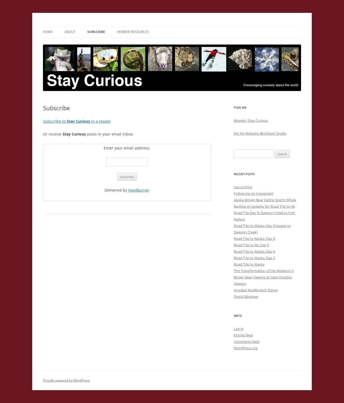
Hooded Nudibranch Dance (256, 290)
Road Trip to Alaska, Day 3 (254, 257)
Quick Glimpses (246, 296)
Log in (238, 328)
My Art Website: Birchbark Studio (260, 133)
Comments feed (246, 341)
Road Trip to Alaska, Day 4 (254, 251)
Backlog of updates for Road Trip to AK (264, 206)
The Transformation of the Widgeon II (264, 270)
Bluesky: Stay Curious (251, 120)
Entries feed (243, 335)
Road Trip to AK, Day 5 (251, 245)
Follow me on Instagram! (253, 193)
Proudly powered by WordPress (66, 380)
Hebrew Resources (133, 32)
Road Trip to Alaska (249, 264)
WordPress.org (245, 348)
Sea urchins (243, 187)
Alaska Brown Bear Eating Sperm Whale (265, 199)
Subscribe (96, 32)
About (70, 32)
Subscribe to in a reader (77, 121)
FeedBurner (138, 190)
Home (48, 32)
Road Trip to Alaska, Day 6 (254, 238)
